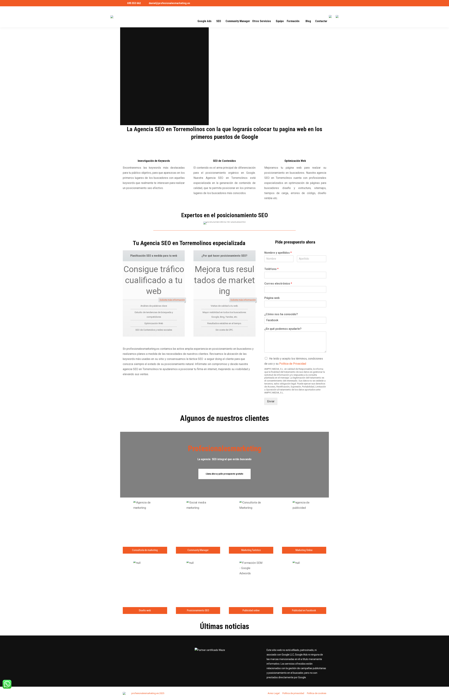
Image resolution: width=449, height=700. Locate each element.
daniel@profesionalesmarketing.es (169, 3)
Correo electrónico (278, 283)
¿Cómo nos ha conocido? (281, 314)
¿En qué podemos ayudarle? (282, 328)
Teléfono (271, 269)
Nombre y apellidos (278, 252)
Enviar (270, 401)
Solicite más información (172, 300)
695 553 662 (134, 3)
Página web (272, 298)
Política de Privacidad (292, 363)
